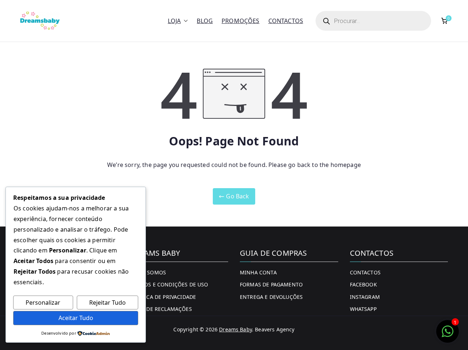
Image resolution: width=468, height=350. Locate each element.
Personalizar (43, 302)
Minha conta (258, 272)
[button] (184, 21)
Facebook (363, 284)
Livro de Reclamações (161, 308)
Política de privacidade (163, 296)
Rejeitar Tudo (107, 302)
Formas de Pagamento (271, 284)
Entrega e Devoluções (271, 296)
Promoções (240, 21)
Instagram (365, 296)
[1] (447, 335)
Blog (205, 21)
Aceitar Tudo (75, 318)
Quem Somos (148, 272)
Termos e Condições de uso (169, 284)
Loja (174, 21)
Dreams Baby (235, 329)
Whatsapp (363, 308)
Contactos (285, 21)
